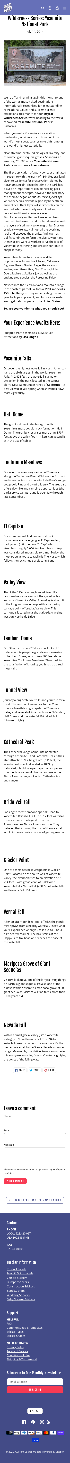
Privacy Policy (15, 1347)
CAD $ (34, 1411)
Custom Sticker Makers (28, 1451)
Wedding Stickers (18, 1295)
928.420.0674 (24, 1233)
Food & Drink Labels (20, 1273)
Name (7, 1116)
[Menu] (64, 8)
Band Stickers (16, 1291)
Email (7, 1130)
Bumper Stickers (18, 1282)
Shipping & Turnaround (22, 1359)
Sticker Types (15, 1332)
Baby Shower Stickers (21, 1299)
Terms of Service (17, 1351)
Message (9, 1144)
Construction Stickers (21, 1286)
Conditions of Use (18, 1355)
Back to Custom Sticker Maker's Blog (37, 1200)
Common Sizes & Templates (25, 1328)
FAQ (9, 1323)
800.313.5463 (21, 1237)
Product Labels (16, 1269)
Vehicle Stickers (17, 1278)
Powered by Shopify (53, 1451)
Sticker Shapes (16, 1336)
